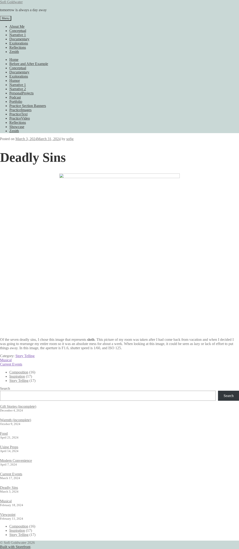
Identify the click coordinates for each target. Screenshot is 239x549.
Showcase (16, 127)
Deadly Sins (9, 488)
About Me (17, 26)
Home (13, 60)
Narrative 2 (17, 89)
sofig (70, 139)
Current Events (11, 364)
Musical (6, 360)
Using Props (9, 447)
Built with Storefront (15, 547)
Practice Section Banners (27, 106)
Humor (14, 81)
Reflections (17, 47)
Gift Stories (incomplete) (18, 406)
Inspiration (17, 376)
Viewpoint (7, 515)
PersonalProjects (21, 93)
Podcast (15, 97)
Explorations (18, 43)
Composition (18, 372)
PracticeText (18, 114)
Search (5, 388)
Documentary (19, 39)
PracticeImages (20, 110)
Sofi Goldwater (11, 2)
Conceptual (17, 31)
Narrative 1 (17, 35)
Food (4, 433)
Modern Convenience (16, 461)
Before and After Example (28, 64)
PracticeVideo (19, 118)
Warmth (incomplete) (15, 420)
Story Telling (25, 356)
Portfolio (15, 102)
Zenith (14, 52)
